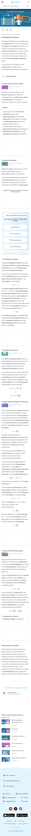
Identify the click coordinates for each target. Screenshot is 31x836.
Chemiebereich (8, 671)
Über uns (7, 794)
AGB (15, 821)
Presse (26, 801)
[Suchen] (27, 6)
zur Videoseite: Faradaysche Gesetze (16, 688)
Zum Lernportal (10, 775)
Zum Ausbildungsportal (12, 780)
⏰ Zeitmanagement (15, 240)
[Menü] (28, 2)
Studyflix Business (11, 801)
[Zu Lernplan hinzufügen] (3, 29)
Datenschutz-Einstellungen (10, 823)
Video (16, 67)
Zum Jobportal (10, 786)
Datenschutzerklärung (24, 254)
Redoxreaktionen (6, 34)
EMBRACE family (18, 831)
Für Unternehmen (10, 797)
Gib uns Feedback (23, 823)
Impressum (9, 821)
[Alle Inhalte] (2, 2)
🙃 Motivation (15, 227)
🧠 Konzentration (15, 234)
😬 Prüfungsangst (15, 247)
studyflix (17, 2)
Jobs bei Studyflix (23, 794)
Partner (26, 797)
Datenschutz (21, 821)
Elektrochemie (16, 34)
